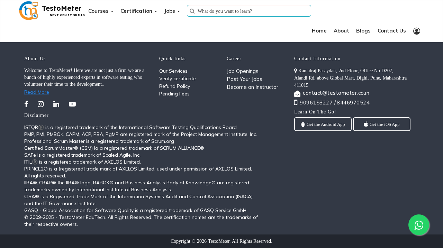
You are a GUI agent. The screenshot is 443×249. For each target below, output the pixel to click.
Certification (137, 11)
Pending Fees (174, 94)
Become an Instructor (252, 87)
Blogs (363, 30)
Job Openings (243, 71)
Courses (99, 11)
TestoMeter (218, 241)
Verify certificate (177, 78)
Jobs (170, 11)
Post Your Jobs (244, 79)
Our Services (173, 71)
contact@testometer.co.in (336, 93)
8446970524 (353, 102)
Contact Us (392, 30)
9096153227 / (318, 102)
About (341, 30)
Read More (36, 92)
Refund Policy (174, 86)
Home (319, 30)
